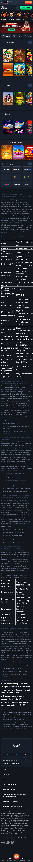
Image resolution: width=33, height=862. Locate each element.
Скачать (28, 2)
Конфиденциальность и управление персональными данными (14, 795)
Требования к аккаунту (10, 801)
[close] (1, 2)
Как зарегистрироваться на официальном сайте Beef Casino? (16, 685)
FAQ (3, 779)
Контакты (5, 774)
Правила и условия (8, 789)
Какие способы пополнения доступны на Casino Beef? (14, 703)
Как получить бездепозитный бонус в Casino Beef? (15, 691)
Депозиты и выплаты (9, 784)
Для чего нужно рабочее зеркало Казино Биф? (13, 697)
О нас (4, 769)
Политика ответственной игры (12, 806)
